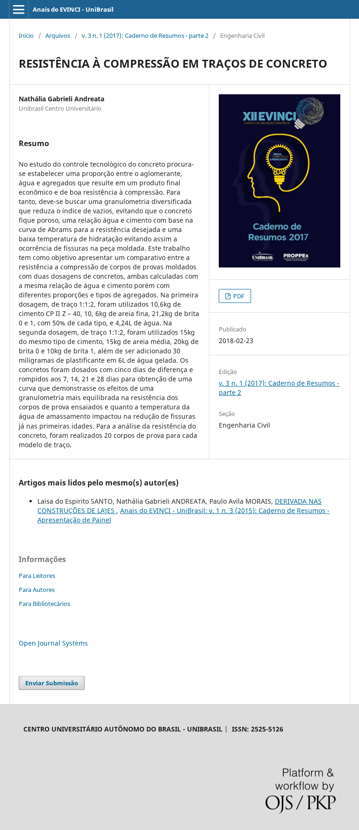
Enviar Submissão (51, 683)
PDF (238, 296)
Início (26, 35)
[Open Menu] (18, 9)
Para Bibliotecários (44, 603)
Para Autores (37, 589)
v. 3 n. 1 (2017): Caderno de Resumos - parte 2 (145, 35)
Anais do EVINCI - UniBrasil (73, 9)
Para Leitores (37, 575)
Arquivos (57, 35)
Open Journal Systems (53, 643)
